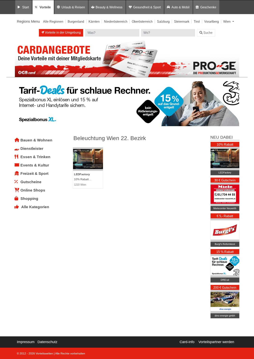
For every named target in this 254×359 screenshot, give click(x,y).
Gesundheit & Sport (147, 7)
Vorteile (45, 7)
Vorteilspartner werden (216, 342)
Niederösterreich (115, 21)
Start (25, 7)
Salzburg (163, 21)
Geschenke (208, 7)
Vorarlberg (211, 21)
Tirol (197, 21)
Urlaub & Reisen (73, 7)
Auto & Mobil (180, 7)
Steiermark (181, 21)
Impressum (26, 342)
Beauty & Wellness (109, 7)
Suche (208, 32)
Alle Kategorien (35, 207)
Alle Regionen (53, 21)
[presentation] (19, 103)
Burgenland (76, 21)
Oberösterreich (142, 21)
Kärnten (94, 21)
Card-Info (187, 342)
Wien (227, 21)
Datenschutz (47, 342)
